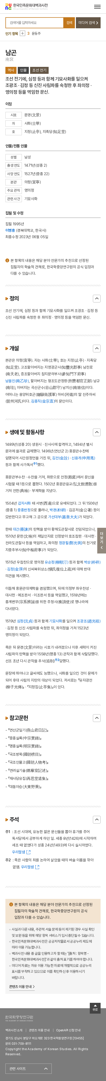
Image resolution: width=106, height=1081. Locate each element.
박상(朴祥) (92, 562)
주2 (57, 660)
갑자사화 (24, 503)
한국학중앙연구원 (19, 1018)
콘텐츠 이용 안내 (20, 987)
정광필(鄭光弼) (70, 543)
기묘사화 (55, 621)
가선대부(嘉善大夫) (63, 517)
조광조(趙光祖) (88, 621)
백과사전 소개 (14, 1030)
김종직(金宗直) (43, 401)
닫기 (97, 298)
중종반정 (24, 510)
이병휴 (10, 230)
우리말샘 (18, 852)
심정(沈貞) (25, 621)
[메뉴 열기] (97, 7)
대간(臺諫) (21, 529)
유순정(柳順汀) (56, 562)
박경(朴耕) (58, 510)
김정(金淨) (15, 569)
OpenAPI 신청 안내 (68, 1030)
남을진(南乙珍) (17, 381)
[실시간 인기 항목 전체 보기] (22, 33)
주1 (35, 464)
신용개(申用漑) (83, 458)
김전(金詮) (60, 458)
